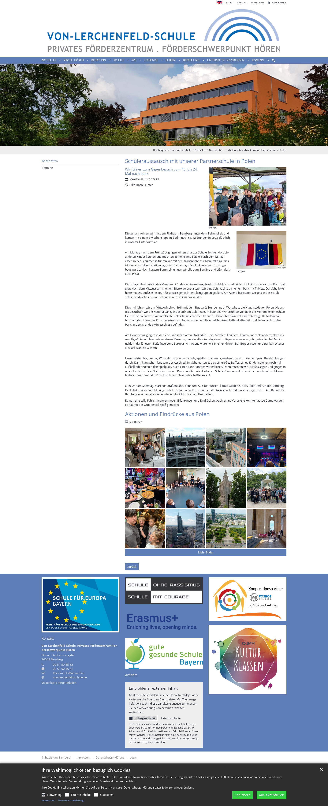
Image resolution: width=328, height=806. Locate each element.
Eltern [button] (170, 60)
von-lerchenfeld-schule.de (70, 677)
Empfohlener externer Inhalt (153, 688)
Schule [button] (119, 60)
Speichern (243, 795)
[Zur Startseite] (164, 30)
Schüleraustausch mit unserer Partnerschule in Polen (256, 150)
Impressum (48, 800)
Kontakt (48, 638)
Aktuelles (200, 150)
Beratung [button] (98, 60)
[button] (272, 61)
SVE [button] (134, 60)
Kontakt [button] (258, 60)
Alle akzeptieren (271, 795)
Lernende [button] (151, 60)
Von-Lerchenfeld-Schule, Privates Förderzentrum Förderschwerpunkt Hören (80, 648)
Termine (47, 168)
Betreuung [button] (191, 60)
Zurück (131, 566)
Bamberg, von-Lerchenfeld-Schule (172, 150)
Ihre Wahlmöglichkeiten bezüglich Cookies (86, 770)
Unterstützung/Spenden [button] (225, 60)
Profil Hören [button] (74, 60)
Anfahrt (131, 675)
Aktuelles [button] (49, 60)
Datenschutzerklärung (71, 800)
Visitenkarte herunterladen (59, 682)
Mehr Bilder (206, 552)
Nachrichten (216, 150)
